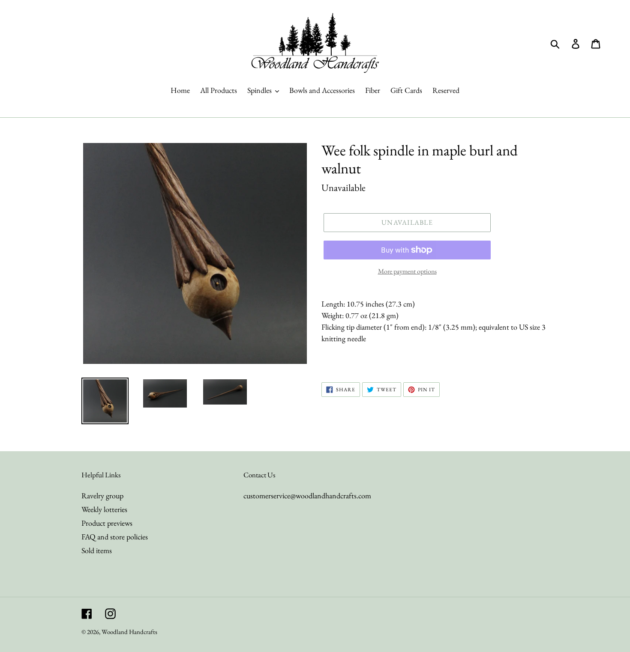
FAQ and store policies (114, 537)
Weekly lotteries (104, 509)
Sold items (96, 550)
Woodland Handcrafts (129, 632)
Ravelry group (102, 495)
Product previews (106, 523)
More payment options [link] (407, 271)
